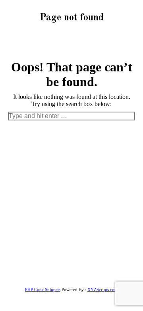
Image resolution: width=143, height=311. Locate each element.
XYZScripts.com (102, 289)
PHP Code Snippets (42, 289)
